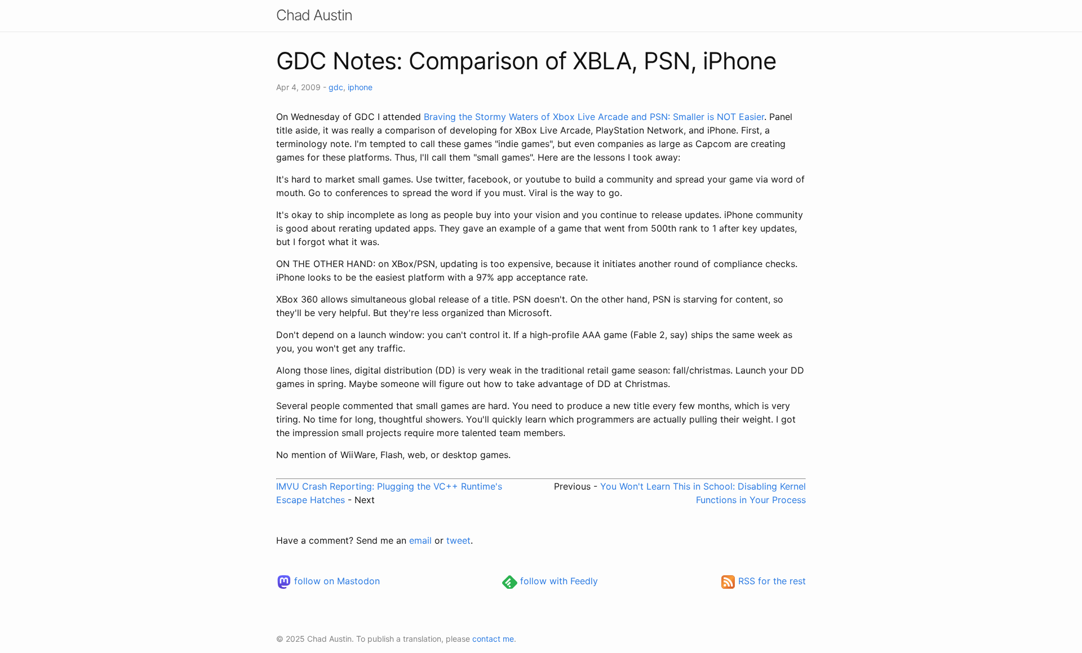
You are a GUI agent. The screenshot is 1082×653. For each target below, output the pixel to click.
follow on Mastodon (335, 581)
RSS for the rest (770, 581)
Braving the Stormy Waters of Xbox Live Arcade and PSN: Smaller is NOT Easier (594, 116)
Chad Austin (314, 15)
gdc (336, 87)
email (420, 540)
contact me (493, 638)
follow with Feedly (557, 581)
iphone (360, 87)
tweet (458, 540)
